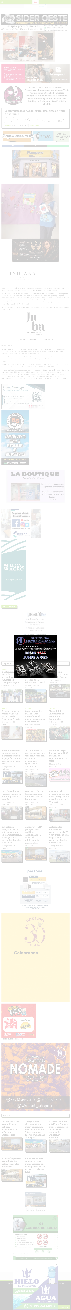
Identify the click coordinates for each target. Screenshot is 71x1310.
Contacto (10, 1284)
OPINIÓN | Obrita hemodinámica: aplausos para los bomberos (34, 795)
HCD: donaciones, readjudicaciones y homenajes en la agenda (11, 795)
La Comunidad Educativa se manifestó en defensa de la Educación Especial (35, 677)
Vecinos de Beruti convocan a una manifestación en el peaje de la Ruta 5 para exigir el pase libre (11, 757)
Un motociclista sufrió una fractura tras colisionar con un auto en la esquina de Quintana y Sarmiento (35, 758)
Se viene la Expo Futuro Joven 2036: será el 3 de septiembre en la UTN (58, 755)
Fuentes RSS (60, 1284)
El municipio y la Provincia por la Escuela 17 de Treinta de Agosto (10, 715)
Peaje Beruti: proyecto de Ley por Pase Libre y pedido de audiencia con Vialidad (59, 796)
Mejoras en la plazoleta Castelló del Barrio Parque (58, 674)
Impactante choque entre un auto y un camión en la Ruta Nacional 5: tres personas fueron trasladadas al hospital (11, 835)
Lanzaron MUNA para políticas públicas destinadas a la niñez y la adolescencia (33, 833)
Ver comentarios (9, 606)
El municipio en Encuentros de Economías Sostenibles (57, 715)
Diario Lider (34, 125)
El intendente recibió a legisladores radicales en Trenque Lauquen (10, 677)
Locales (8, 125)
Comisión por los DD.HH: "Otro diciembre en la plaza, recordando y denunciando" (35, 716)
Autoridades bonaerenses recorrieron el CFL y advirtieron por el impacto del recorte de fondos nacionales (59, 835)
